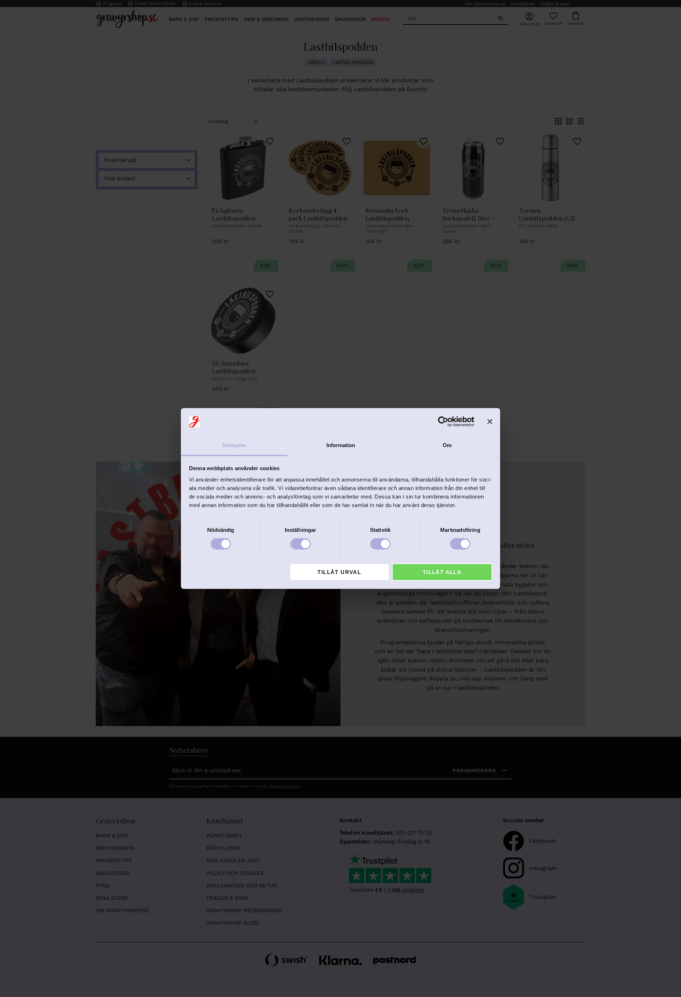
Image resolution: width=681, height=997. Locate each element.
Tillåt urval (339, 572)
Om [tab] (447, 445)
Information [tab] (340, 445)
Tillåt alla (442, 572)
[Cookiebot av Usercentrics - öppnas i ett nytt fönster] (443, 421)
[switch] (300, 544)
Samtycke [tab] (234, 445)
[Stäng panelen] (489, 421)
